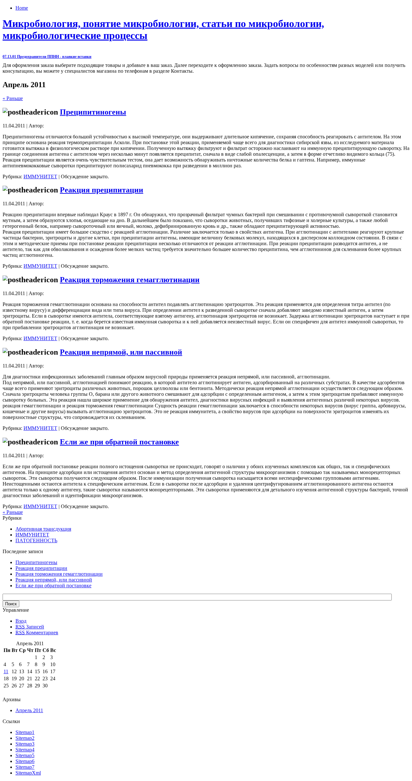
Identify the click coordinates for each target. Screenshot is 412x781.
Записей (29, 626)
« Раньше (13, 98)
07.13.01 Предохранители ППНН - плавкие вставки (47, 56)
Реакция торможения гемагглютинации (130, 279)
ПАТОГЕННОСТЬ (36, 540)
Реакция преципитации (101, 190)
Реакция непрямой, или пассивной (121, 352)
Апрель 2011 (29, 710)
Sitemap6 (24, 761)
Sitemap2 (24, 738)
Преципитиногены (93, 112)
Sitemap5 (24, 755)
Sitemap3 (24, 744)
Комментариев (36, 632)
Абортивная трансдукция (43, 529)
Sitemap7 (24, 767)
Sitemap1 (24, 732)
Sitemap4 (24, 749)
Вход (20, 621)
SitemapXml (28, 773)
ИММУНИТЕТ (40, 176)
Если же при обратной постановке (119, 442)
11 (6, 671)
